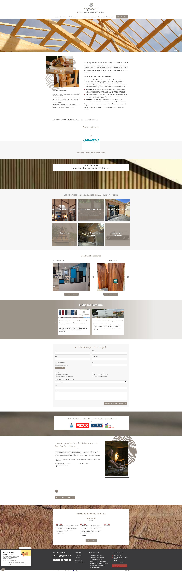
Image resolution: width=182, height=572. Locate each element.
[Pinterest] (70, 560)
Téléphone (94, 356)
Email (56, 356)
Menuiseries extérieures (62, 374)
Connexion (126, 570)
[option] (91, 35)
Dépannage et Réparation (100, 376)
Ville (93, 362)
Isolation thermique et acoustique (64, 376)
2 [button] (175, 50)
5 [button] (178, 50)
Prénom (94, 350)
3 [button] (176, 50)
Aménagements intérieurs (62, 372)
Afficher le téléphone (85, 463)
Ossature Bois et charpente (100, 374)
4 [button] (177, 50)
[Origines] (74, 313)
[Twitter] (56, 560)
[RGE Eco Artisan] (109, 425)
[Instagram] (67, 560)
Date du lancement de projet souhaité (64, 379)
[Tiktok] (59, 560)
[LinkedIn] (65, 560)
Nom (56, 350)
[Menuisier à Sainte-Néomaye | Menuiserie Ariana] (91, 7)
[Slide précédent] (54, 277)
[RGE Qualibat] (71, 425)
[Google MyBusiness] (62, 560)
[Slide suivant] (89, 277)
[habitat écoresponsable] (108, 313)
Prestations (57, 371)
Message (57, 391)
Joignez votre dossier (61, 364)
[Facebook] (54, 560)
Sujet (56, 385)
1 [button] (174, 50)
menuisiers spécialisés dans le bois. (105, 72)
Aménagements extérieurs (100, 372)
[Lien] (82, 425)
